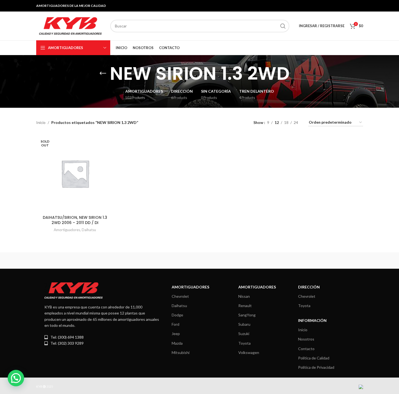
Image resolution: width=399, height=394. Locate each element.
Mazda (177, 343)
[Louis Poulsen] (152, 260)
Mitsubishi (180, 352)
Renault (245, 305)
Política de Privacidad (316, 367)
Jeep (176, 333)
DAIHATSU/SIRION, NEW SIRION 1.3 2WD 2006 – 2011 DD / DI (75, 220)
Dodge (177, 315)
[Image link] (73, 290)
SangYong (247, 315)
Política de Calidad (313, 358)
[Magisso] (106, 260)
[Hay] (293, 260)
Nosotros (306, 339)
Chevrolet (180, 296)
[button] (16, 378)
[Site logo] (70, 25)
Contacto (306, 348)
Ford (175, 324)
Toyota (244, 343)
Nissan (244, 296)
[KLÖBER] (199, 260)
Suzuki (243, 333)
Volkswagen (248, 352)
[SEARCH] (283, 26)
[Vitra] (59, 260)
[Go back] (103, 73)
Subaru (244, 324)
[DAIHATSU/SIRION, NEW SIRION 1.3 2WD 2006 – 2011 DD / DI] (75, 173)
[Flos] (339, 260)
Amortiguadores (67, 230)
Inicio (41, 122)
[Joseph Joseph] (246, 260)
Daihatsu (89, 230)
